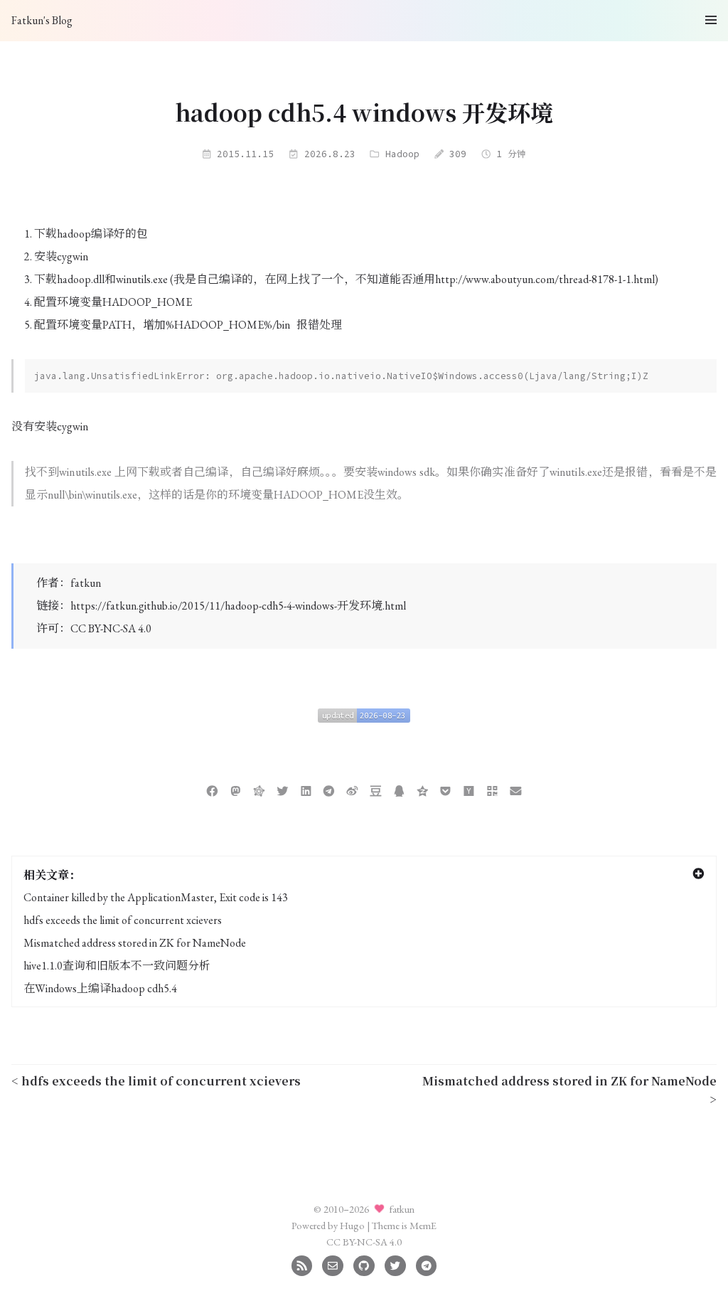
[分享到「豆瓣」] (376, 789)
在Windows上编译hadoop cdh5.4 (100, 988)
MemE (423, 1225)
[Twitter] (395, 1263)
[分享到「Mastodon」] (236, 789)
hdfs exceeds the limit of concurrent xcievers (122, 920)
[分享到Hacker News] (469, 789)
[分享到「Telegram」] (329, 789)
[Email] (332, 1263)
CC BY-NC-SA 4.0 (110, 628)
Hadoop (402, 153)
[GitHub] (363, 1263)
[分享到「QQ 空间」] (423, 789)
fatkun (85, 582)
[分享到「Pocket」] (445, 789)
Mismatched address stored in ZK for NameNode (134, 942)
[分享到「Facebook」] (212, 789)
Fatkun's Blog (42, 20)
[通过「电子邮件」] (516, 789)
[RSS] (301, 1263)
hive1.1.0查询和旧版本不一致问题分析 (116, 965)
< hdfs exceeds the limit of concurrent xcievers (156, 1081)
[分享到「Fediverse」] (259, 789)
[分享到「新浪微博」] (352, 789)
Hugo (352, 1225)
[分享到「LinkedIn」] (306, 789)
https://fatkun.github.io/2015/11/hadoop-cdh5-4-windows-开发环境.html (238, 605)
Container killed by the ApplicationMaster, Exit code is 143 (155, 897)
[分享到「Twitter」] (283, 789)
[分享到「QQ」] (399, 789)
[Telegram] (426, 1263)
